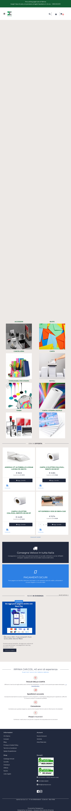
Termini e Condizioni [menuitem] (10, 748)
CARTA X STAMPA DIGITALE (52, 410)
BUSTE (52, 321)
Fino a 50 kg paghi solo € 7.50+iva (35, 1)
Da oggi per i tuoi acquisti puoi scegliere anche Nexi (18, 638)
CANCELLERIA (19, 351)
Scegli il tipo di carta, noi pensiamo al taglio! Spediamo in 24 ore (31, 4)
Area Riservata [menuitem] (41, 742)
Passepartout (39, 808)
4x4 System (28, 810)
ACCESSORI (19, 321)
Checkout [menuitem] (7, 765)
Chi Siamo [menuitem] (7, 736)
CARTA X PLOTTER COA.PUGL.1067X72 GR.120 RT (19, 512)
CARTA (52, 351)
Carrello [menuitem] (6, 762)
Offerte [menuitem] (6, 768)
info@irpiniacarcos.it (45, 784)
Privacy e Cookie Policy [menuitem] (11, 745)
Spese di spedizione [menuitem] (10, 751)
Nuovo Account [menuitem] (42, 736)
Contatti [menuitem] (6, 739)
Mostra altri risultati (35, 537)
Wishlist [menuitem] (39, 739)
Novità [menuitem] (6, 771)
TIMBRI (18, 410)
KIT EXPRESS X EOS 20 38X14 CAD (52, 511)
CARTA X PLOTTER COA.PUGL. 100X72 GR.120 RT (52, 468)
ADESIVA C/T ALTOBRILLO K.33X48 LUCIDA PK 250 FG (19, 468)
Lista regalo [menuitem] (7, 774)
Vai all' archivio (63, 595)
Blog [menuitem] (5, 742)
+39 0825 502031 (43, 781)
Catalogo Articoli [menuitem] (9, 759)
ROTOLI (52, 381)
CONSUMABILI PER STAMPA (19, 381)
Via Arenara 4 (48, 777)
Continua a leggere (10, 650)
